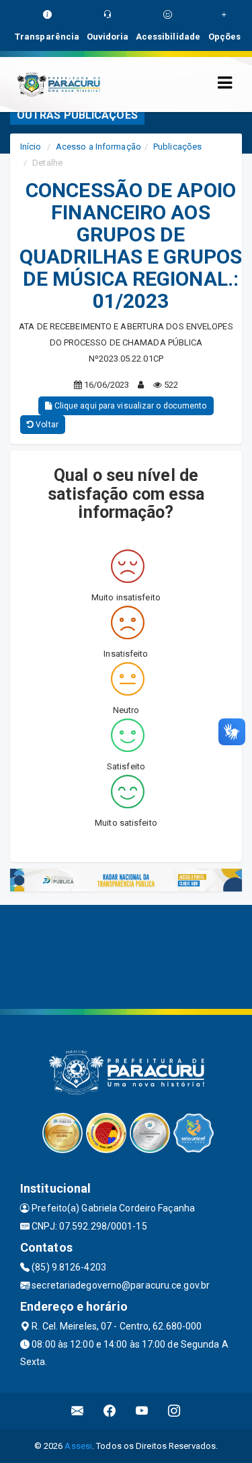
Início (31, 147)
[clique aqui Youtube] (142, 1411)
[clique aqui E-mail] (77, 1411)
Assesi (78, 1446)
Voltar (46, 424)
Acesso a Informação (98, 147)
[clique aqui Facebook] (110, 1411)
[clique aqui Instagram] (174, 1411)
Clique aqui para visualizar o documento (129, 406)
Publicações (177, 147)
